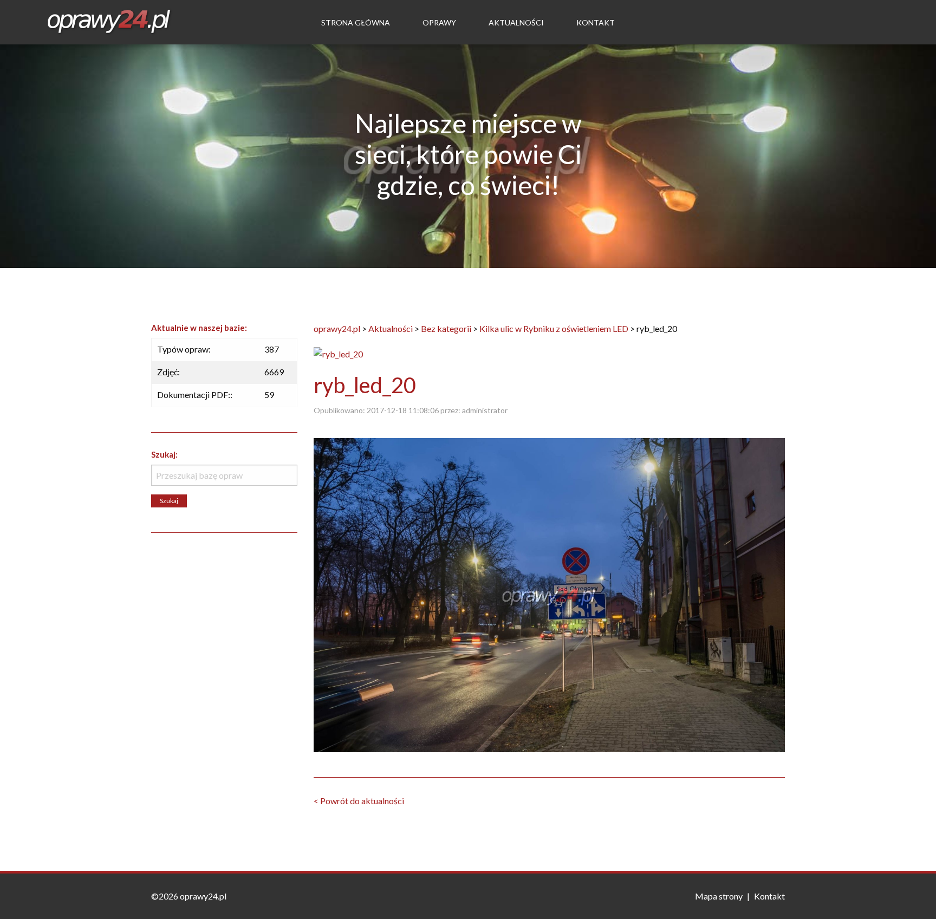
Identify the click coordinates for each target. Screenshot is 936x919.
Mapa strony (719, 896)
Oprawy (439, 22)
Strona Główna (355, 22)
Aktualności (516, 22)
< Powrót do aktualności (359, 801)
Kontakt (595, 22)
